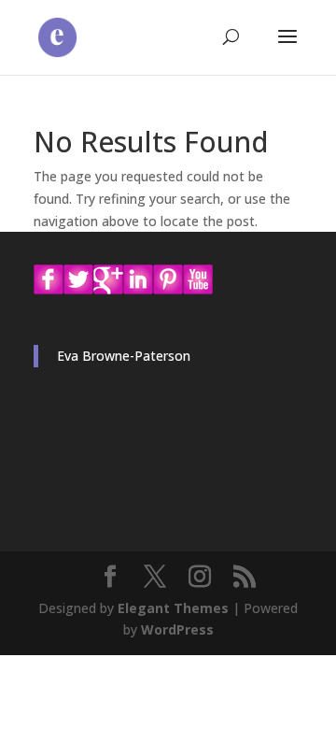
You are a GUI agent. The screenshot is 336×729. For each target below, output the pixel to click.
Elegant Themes (173, 608)
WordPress (177, 629)
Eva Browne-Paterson (123, 355)
